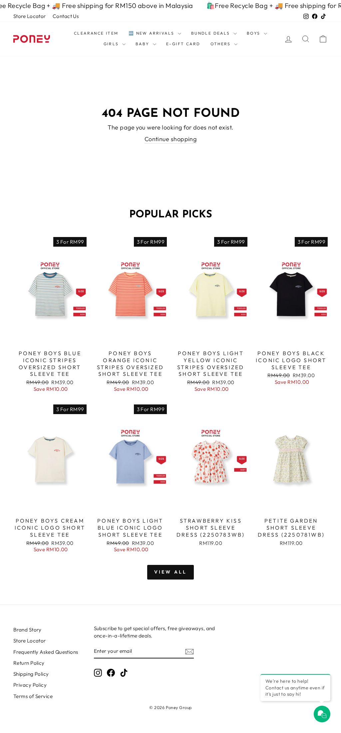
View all (170, 572)
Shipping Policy (31, 674)
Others (221, 43)
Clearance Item (96, 33)
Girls (112, 43)
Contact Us (66, 16)
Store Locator (29, 16)
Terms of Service (33, 696)
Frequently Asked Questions (45, 652)
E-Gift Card (183, 43)
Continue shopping (171, 139)
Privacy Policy (30, 685)
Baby (143, 43)
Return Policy (29, 663)
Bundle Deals (211, 33)
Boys (254, 33)
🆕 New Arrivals (152, 33)
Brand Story (27, 629)
